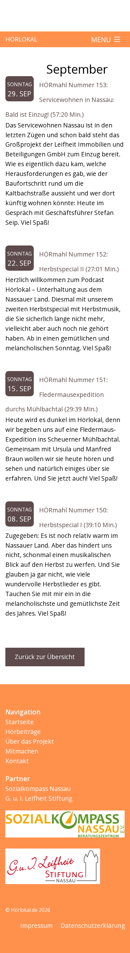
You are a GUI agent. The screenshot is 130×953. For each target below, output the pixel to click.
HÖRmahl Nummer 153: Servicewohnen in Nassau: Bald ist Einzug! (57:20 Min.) (60, 100)
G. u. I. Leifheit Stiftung (38, 798)
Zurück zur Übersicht (45, 656)
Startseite (19, 722)
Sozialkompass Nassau (38, 788)
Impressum (36, 925)
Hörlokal (21, 39)
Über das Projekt (29, 741)
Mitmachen (21, 751)
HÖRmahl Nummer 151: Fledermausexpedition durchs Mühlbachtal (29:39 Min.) (56, 394)
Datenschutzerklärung (93, 925)
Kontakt (17, 761)
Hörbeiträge (23, 731)
